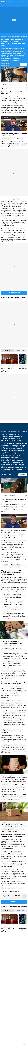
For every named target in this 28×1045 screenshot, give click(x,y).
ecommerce (22, 474)
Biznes (23, 5)
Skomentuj (6, 84)
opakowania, (24, 906)
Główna (3, 5)
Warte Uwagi (20, 350)
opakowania (5, 787)
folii (9, 853)
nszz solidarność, (15, 297)
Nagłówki (4, 89)
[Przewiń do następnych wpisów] (25, 361)
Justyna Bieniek (5, 63)
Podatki (23, 64)
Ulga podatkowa (5, 92)
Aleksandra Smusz (6, 474)
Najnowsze (10, 5)
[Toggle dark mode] (22, 1)
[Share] (26, 85)
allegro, (12, 906)
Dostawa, (18, 906)
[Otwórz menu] (25, 1)
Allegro (9, 581)
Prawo (17, 5)
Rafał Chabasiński (11, 365)
